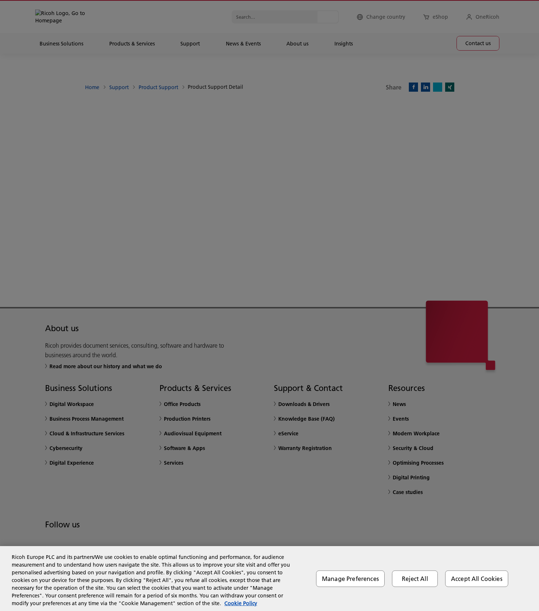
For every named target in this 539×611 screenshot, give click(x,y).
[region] (269, 578)
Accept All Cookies (476, 578)
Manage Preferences (350, 578)
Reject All (415, 578)
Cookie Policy (240, 603)
